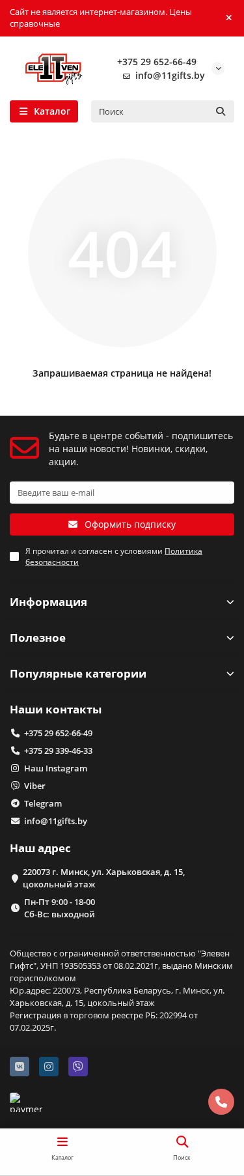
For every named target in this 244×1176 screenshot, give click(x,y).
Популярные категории (78, 673)
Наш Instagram (55, 768)
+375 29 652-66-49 (157, 61)
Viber (35, 786)
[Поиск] (221, 111)
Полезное (38, 637)
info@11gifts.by (170, 75)
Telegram (43, 803)
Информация (48, 601)
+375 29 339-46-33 (58, 750)
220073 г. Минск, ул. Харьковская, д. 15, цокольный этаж (104, 878)
